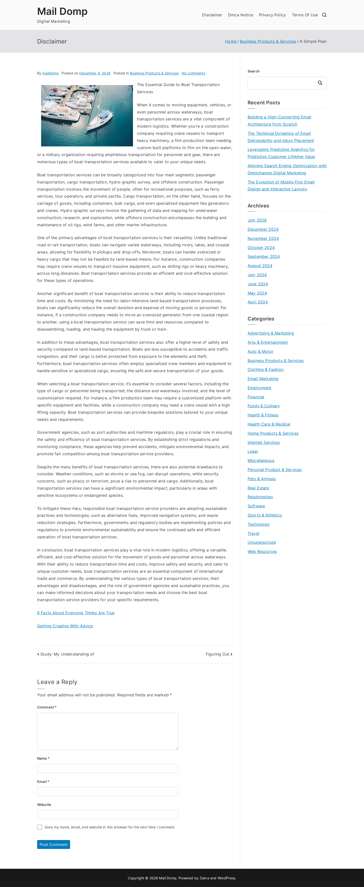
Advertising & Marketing (271, 333)
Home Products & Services (273, 433)
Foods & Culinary (264, 405)
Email (43, 781)
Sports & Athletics (265, 515)
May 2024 (257, 293)
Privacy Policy (272, 14)
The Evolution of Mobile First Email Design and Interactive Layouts (281, 186)
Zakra (204, 878)
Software (256, 505)
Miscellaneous (261, 460)
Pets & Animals (262, 478)
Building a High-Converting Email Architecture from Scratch (279, 120)
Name (43, 758)
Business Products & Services (154, 73)
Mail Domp (62, 11)
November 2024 (263, 238)
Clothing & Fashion (266, 369)
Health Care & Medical (269, 424)
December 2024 (263, 229)
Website (44, 804)
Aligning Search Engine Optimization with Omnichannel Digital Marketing (287, 169)
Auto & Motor (260, 351)
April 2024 (258, 301)
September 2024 (264, 256)
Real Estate (258, 487)
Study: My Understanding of (67, 654)
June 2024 (258, 283)
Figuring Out (217, 654)
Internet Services (264, 442)
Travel (253, 533)
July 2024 (257, 274)
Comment (47, 707)
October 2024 (261, 247)
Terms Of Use (305, 14)
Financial (256, 396)
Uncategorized (262, 542)
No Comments (193, 73)
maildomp (50, 73)
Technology (259, 524)
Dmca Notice (240, 14)
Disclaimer (212, 14)
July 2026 (257, 220)
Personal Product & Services (275, 469)
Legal (253, 451)
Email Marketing (263, 378)
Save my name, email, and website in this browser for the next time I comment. (110, 827)
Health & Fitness (263, 414)
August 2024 (260, 265)
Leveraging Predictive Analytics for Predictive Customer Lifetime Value (281, 153)
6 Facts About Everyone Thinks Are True (75, 612)
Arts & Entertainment (268, 342)
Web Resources (262, 551)
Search (254, 71)
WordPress (226, 878)
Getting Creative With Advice (65, 625)
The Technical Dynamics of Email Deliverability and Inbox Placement (281, 137)
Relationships (260, 496)
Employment (260, 387)
